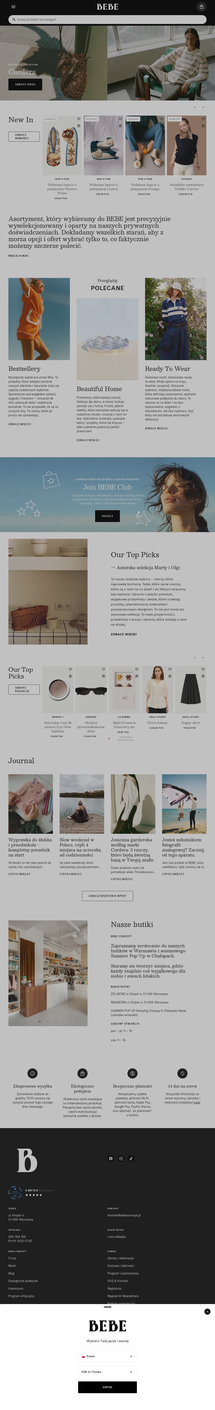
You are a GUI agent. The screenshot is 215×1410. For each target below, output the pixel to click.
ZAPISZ (107, 1387)
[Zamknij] (207, 1311)
